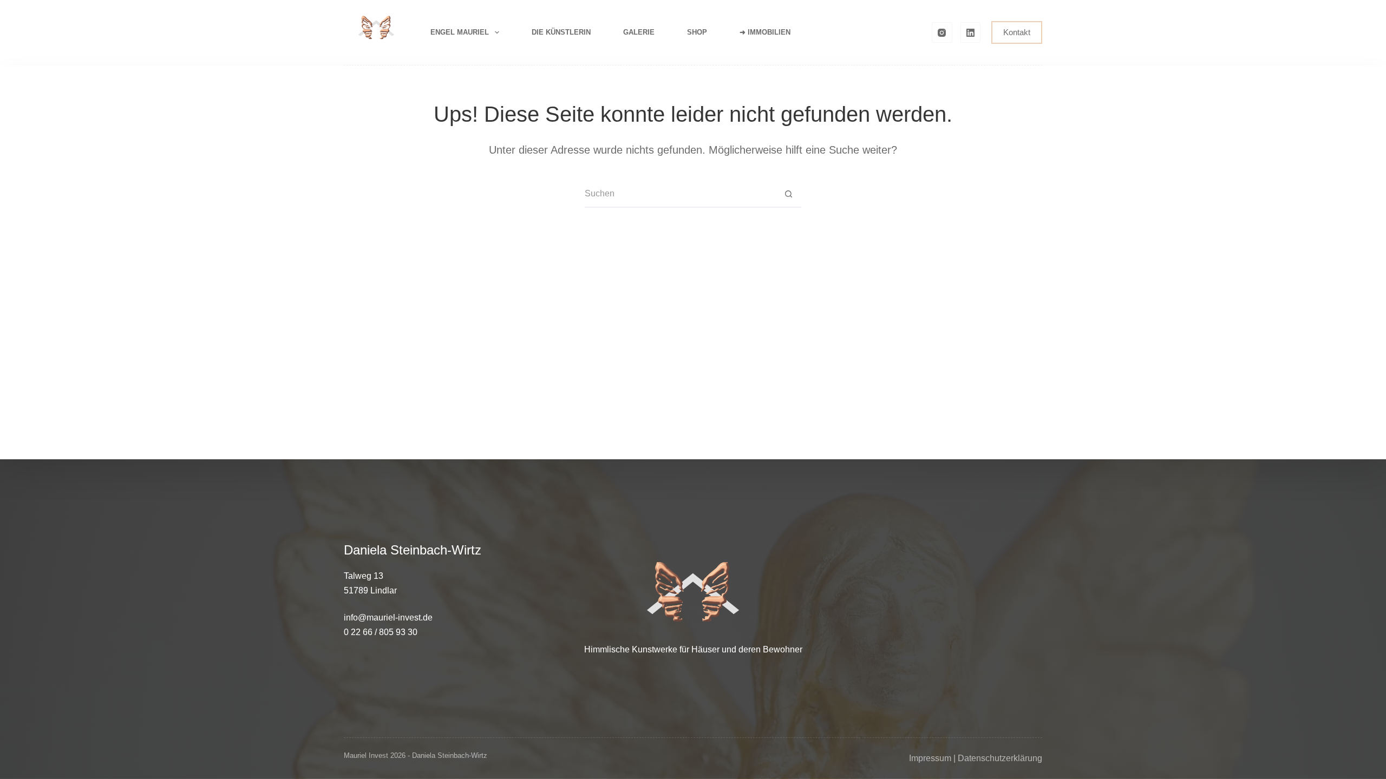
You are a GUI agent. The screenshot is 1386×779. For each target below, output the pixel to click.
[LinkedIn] (970, 32)
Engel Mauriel (459, 32)
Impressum (930, 758)
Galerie (639, 32)
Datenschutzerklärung (1000, 758)
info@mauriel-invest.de (388, 617)
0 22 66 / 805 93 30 (380, 632)
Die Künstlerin (561, 32)
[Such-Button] (788, 194)
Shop (697, 32)
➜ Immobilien (765, 32)
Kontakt (1016, 32)
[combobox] (680, 193)
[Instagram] (942, 32)
